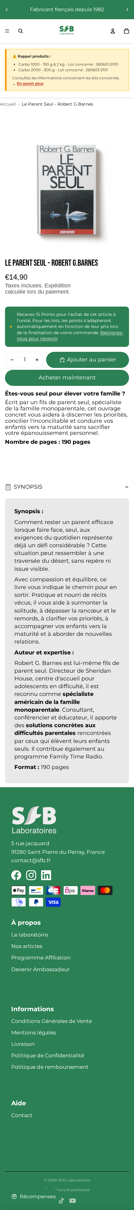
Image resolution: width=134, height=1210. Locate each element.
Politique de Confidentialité (47, 1055)
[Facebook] (16, 875)
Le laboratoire (29, 935)
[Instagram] (31, 875)
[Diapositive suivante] (127, 9)
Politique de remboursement (50, 1067)
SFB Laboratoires (74, 1180)
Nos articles (26, 946)
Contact (21, 1115)
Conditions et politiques (67, 1189)
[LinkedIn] (46, 875)
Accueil (8, 104)
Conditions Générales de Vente (51, 1021)
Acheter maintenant (67, 377)
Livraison (23, 1044)
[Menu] (7, 31)
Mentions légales (33, 1032)
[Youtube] (72, 1200)
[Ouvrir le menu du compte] (113, 31)
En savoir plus (30, 83)
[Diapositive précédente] (7, 9)
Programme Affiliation (40, 957)
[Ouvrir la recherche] (20, 31)
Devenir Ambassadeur (40, 969)
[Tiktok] (61, 1200)
